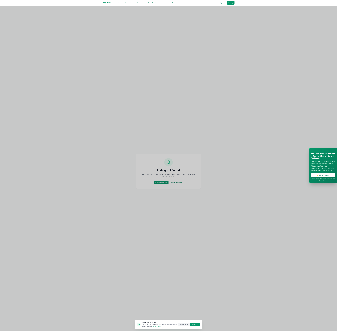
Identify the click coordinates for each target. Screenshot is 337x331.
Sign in (222, 3)
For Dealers (140, 3)
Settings (183, 324)
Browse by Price (177, 3)
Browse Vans (118, 3)
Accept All (195, 324)
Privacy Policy (157, 326)
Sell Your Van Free (152, 3)
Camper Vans (129, 3)
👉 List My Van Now (323, 175)
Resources (165, 3)
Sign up (230, 3)
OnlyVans (107, 3)
